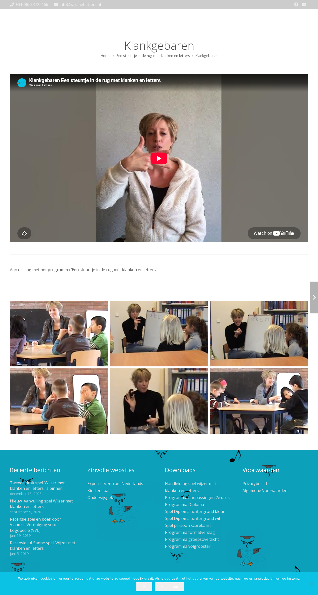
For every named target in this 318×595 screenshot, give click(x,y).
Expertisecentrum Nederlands (115, 483)
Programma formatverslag (190, 532)
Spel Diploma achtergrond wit (192, 518)
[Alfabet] (259, 401)
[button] (214, 15)
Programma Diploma (184, 504)
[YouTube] (304, 4)
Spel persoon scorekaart (188, 525)
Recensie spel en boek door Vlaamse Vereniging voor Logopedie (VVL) (35, 524)
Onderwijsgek (100, 497)
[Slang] (159, 333)
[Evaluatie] (59, 401)
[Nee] (311, 583)
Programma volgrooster (187, 546)
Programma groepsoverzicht (192, 539)
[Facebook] (296, 4)
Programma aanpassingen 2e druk (197, 497)
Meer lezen (169, 587)
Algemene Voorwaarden (264, 490)
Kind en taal (98, 490)
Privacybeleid (254, 483)
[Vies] (59, 333)
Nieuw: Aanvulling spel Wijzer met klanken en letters (41, 503)
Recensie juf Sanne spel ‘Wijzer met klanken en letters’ (42, 545)
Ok (144, 587)
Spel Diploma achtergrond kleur (195, 511)
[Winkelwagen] (302, 15)
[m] (259, 333)
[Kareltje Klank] (159, 401)
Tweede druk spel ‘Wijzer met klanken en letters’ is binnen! (37, 485)
